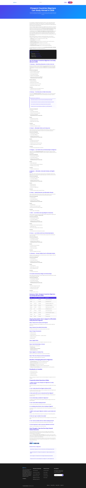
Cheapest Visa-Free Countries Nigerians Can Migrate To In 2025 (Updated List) (41, 106)
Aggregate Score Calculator (36, 477)
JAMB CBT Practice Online (36, 475)
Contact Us (61, 485)
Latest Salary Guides (46, 470)
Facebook (31, 443)
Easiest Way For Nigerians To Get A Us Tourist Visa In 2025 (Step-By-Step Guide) (41, 99)
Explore (40, 2)
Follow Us (24, 478)
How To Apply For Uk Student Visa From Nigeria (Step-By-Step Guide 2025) (41, 455)
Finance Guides (45, 477)
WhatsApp (35, 443)
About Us (48, 485)
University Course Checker (36, 472)
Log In (65, 2)
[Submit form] (62, 475)
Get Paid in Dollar (37, 53)
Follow (38, 443)
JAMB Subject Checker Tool (36, 479)
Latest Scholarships (35, 470)
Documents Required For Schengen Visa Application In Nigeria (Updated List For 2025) (42, 452)
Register (70, 2)
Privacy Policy (53, 485)
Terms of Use (57, 485)
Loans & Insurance (46, 475)
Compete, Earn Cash (39, 56)
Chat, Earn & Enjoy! (38, 55)
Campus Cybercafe (25, 485)
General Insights (46, 472)
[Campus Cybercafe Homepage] (15, 2)
